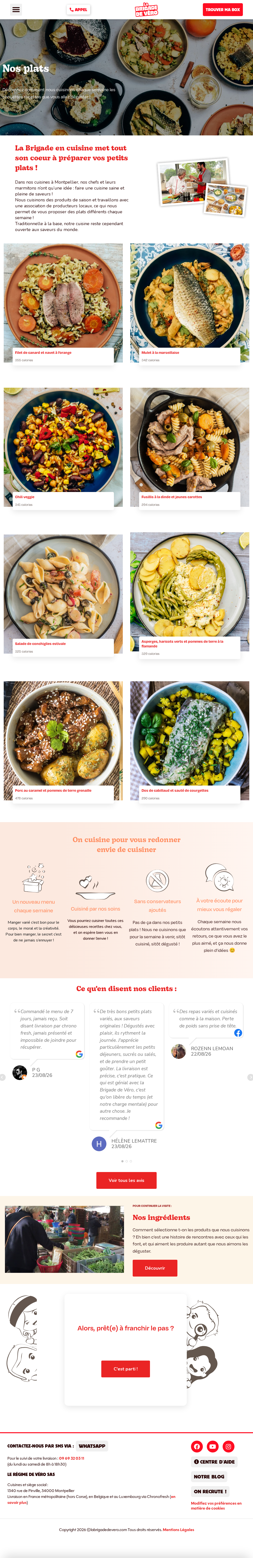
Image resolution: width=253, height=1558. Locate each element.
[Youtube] (213, 1446)
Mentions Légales (178, 1530)
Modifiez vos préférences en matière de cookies (216, 1505)
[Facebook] (197, 1446)
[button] (16, 10)
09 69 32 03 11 (71, 1458)
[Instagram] (228, 1446)
